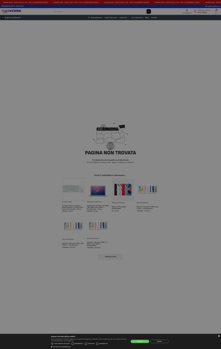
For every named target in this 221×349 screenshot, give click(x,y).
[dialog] (110, 341)
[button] (89, 347)
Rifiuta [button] (159, 341)
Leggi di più (70, 340)
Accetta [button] (140, 341)
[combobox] (219, 336)
